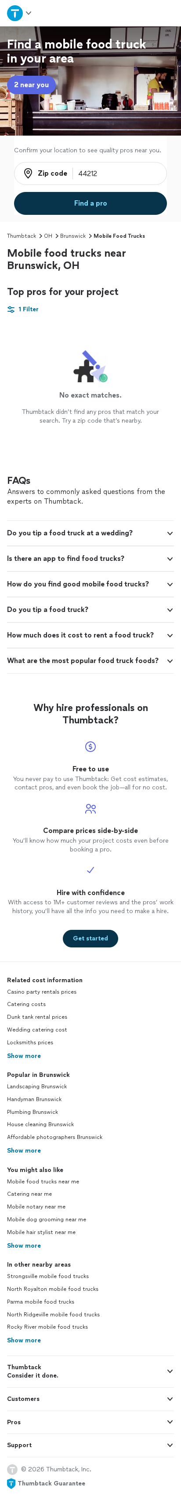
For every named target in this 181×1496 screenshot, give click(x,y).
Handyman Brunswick (34, 1099)
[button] (90, 533)
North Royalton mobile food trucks (52, 1289)
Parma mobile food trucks (40, 1302)
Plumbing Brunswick (32, 1112)
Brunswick (73, 236)
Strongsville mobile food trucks (48, 1276)
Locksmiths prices (30, 1042)
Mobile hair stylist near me (41, 1232)
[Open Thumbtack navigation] (20, 13)
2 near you (31, 85)
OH (48, 236)
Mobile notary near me (36, 1207)
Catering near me (29, 1194)
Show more (24, 1056)
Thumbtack (21, 236)
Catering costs (26, 1004)
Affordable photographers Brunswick (54, 1137)
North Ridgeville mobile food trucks (53, 1315)
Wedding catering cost (37, 1030)
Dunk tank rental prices (37, 1017)
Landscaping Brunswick (37, 1086)
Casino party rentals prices (41, 992)
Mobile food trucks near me (43, 1182)
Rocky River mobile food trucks (47, 1327)
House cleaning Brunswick (40, 1124)
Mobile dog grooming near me (46, 1219)
